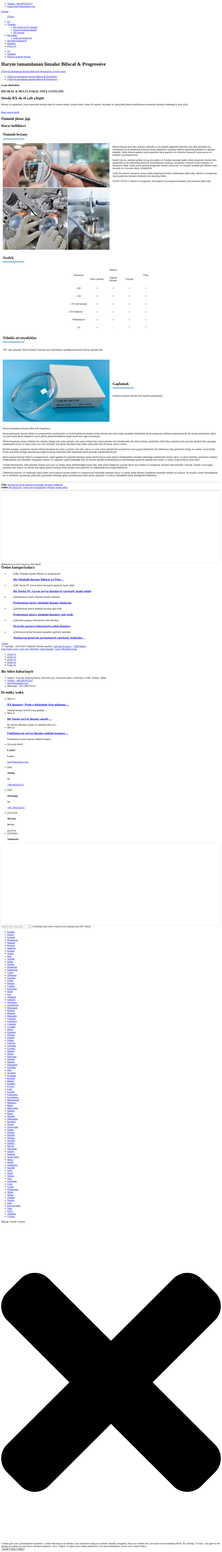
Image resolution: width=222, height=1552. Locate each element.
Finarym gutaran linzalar (25, 30)
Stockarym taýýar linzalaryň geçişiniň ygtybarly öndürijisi (35, 484)
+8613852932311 (15, 784)
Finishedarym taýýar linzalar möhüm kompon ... (37, 733)
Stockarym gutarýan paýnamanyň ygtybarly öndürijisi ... (49, 637)
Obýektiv (34, 649)
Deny (13, 1549)
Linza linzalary (47, 649)
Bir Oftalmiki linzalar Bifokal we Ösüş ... (38, 579)
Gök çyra (24, 649)
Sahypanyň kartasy (62, 646)
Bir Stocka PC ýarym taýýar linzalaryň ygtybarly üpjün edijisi (38, 487)
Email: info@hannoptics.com (21, 6)
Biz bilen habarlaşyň (17, 40)
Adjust (21, 1549)
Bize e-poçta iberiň (10, 112)
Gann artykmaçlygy (22, 38)
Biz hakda (12, 35)
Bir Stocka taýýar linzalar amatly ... (29, 719)
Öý (8, 21)
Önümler (11, 24)
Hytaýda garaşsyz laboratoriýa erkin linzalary (42, 626)
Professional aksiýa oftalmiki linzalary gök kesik (43, 614)
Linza (57, 649)
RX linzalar (18, 32)
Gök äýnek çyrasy (9, 649)
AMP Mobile (79, 646)
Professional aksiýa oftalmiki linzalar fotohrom (42, 602)
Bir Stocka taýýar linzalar (25, 27)
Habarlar (11, 43)
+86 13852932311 (16, 807)
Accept (5, 1549)
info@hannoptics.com (17, 683)
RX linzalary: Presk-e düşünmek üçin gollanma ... (38, 704)
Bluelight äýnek (69, 649)
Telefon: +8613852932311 (20, 3)
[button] (111, 1382)
